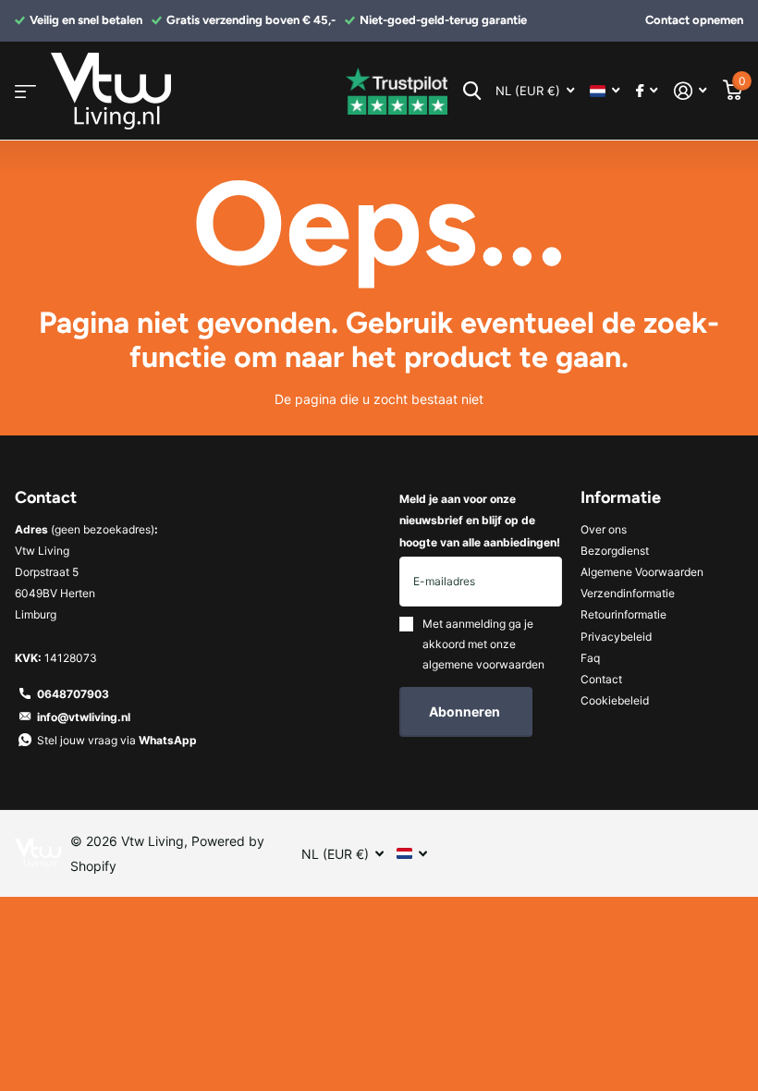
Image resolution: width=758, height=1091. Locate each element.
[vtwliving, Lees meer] (646, 91)
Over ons (604, 529)
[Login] (690, 91)
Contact (601, 679)
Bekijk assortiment (25, 91)
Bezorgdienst (615, 551)
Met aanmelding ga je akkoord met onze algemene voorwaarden (483, 644)
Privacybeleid (616, 637)
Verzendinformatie (628, 593)
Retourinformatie (623, 614)
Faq (590, 658)
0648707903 (73, 694)
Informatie (621, 497)
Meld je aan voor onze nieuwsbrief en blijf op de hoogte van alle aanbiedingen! (479, 520)
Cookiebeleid (615, 700)
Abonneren (466, 711)
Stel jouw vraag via (117, 740)
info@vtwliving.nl (83, 717)
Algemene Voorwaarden (642, 572)
